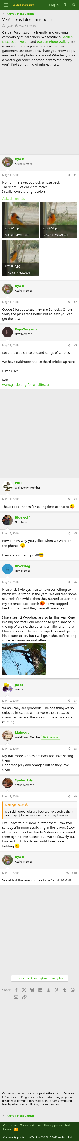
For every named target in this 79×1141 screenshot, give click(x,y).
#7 (75, 700)
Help (68, 1125)
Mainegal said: (14, 805)
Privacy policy (53, 1125)
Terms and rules (30, 1125)
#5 (75, 533)
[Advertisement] (39, 110)
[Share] (69, 175)
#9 (75, 796)
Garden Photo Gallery (53, 41)
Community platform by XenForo (38, 1137)
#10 (74, 873)
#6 (75, 582)
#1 (75, 175)
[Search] (74, 5)
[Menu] (6, 5)
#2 (75, 302)
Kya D (9, 26)
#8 (75, 748)
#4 (75, 499)
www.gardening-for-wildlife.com (26, 384)
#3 (75, 345)
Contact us (10, 1125)
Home (7, 1129)
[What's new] (65, 5)
